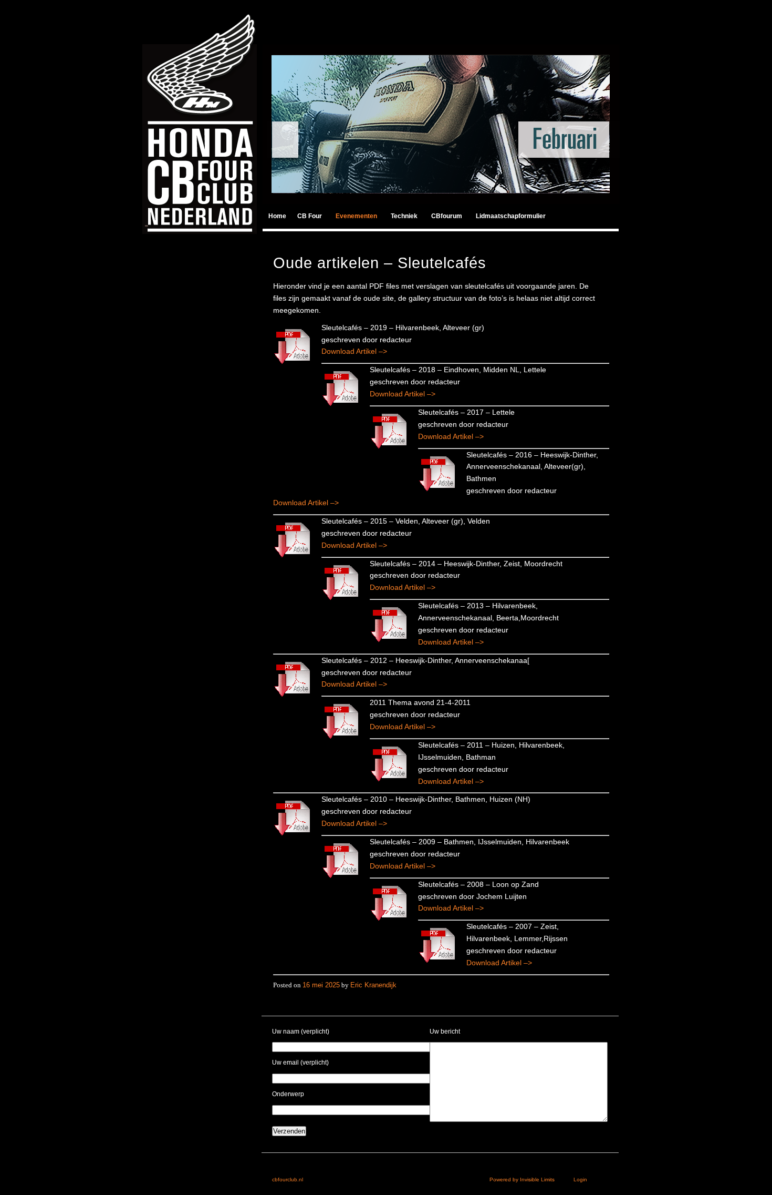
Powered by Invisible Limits (531, 1179)
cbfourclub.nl (287, 1179)
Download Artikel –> (354, 351)
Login (580, 1179)
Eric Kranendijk (373, 985)
